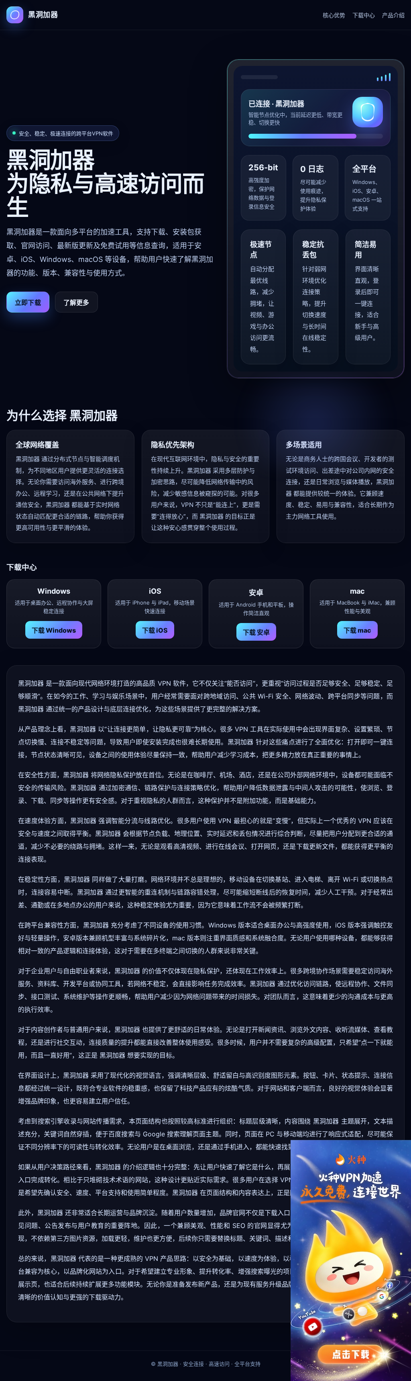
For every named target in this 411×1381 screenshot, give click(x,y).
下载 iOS (155, 630)
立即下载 (28, 302)
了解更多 (76, 302)
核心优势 (334, 15)
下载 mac (357, 630)
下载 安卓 (256, 632)
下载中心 (363, 15)
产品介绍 (393, 15)
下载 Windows (54, 630)
